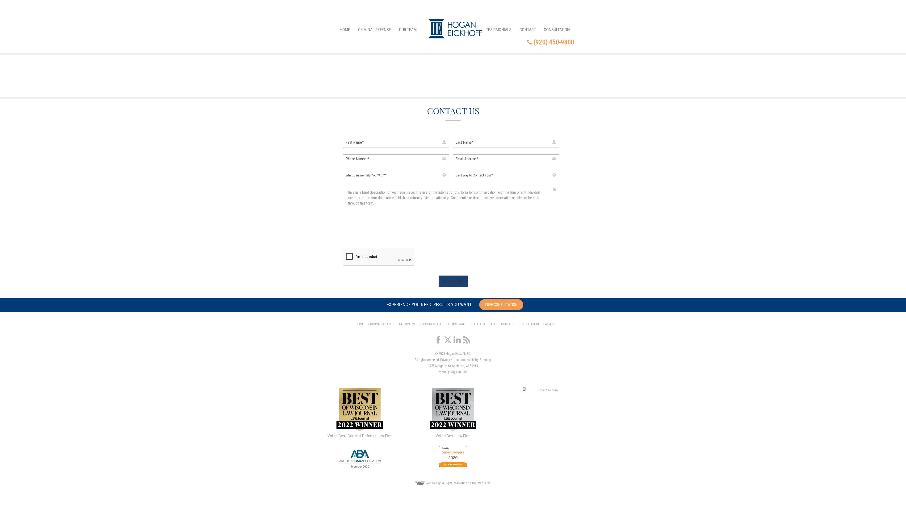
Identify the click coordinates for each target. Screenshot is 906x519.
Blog (493, 324)
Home (345, 29)
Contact (528, 29)
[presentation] (379, 257)
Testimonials (499, 29)
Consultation (557, 29)
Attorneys (407, 324)
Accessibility (469, 360)
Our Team (408, 29)
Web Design (433, 483)
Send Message (453, 281)
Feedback (478, 324)
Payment (549, 324)
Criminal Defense (374, 29)
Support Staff (430, 324)
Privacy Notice (450, 360)
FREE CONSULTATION (501, 304)
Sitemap (485, 360)
